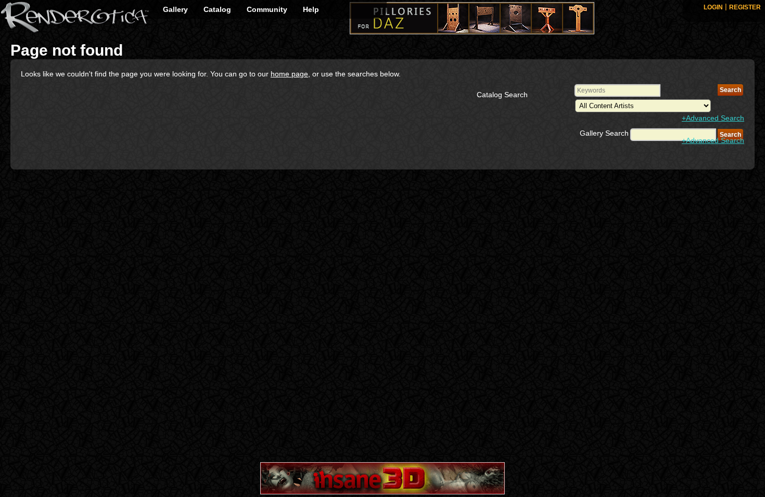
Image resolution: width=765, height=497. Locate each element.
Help (311, 9)
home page (289, 74)
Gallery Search (604, 133)
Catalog (217, 9)
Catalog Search (502, 94)
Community (267, 9)
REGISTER (745, 7)
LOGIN (713, 7)
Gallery (175, 9)
